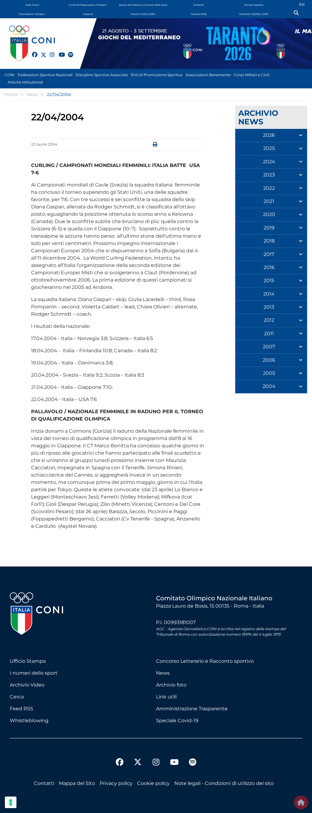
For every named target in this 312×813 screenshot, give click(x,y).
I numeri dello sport (34, 673)
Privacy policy (116, 783)
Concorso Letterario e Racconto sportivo (205, 661)
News (163, 673)
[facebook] (32, 51)
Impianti (88, 14)
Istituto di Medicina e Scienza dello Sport (143, 4)
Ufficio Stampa (28, 661)
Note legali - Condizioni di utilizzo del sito (224, 783)
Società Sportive (254, 4)
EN (302, 4)
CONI (10, 75)
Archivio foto (171, 685)
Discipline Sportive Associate (102, 75)
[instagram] (49, 51)
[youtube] (58, 51)
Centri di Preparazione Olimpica (88, 4)
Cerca (17, 697)
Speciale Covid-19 (177, 720)
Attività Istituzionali (25, 82)
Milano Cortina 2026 (143, 14)
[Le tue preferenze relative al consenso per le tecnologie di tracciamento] (10, 802)
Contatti (44, 783)
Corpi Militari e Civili (251, 75)
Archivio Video (27, 685)
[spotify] (67, 51)
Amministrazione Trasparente (192, 709)
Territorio (198, 4)
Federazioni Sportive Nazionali (45, 75)
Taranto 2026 (198, 14)
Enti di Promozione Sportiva (157, 75)
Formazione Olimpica (32, 14)
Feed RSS (21, 709)
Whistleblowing (29, 720)
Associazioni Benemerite (208, 75)
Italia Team (32, 4)
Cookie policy (153, 783)
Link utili (166, 697)
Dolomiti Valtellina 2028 (253, 14)
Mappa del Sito (77, 783)
